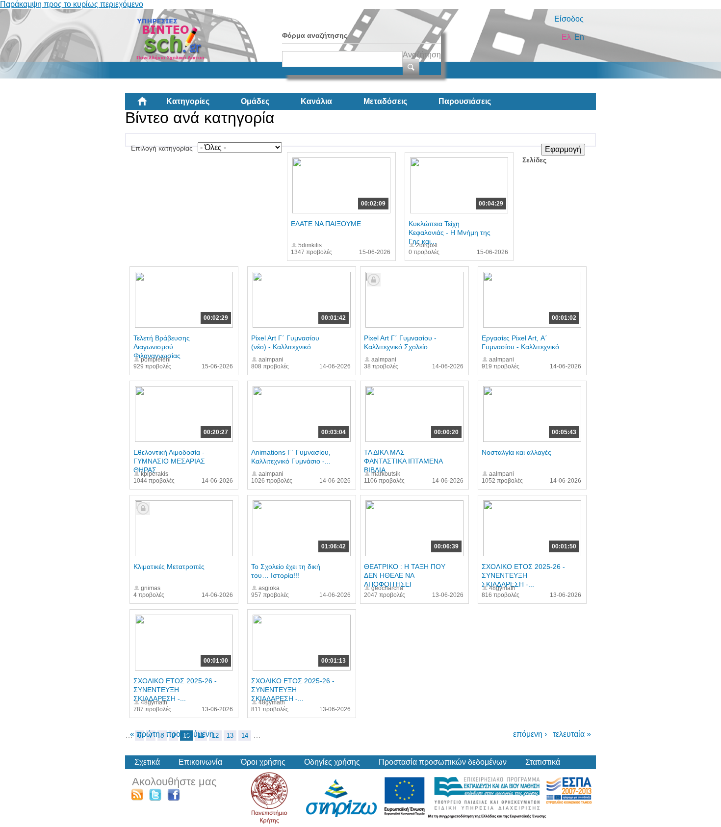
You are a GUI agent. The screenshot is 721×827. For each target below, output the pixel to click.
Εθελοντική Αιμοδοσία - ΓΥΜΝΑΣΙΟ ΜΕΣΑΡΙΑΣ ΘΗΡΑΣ (169, 461)
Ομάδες (255, 101)
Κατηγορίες (187, 101)
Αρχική (150, 105)
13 (230, 735)
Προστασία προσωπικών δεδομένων (443, 762)
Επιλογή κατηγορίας (162, 148)
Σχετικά (147, 762)
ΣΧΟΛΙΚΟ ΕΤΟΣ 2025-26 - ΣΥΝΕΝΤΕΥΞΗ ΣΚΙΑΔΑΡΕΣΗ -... (523, 575)
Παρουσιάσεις (464, 101)
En (579, 37)
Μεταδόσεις (385, 101)
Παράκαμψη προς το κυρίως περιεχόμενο (71, 4)
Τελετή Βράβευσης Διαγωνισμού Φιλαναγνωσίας (161, 347)
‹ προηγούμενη (188, 734)
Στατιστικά (542, 762)
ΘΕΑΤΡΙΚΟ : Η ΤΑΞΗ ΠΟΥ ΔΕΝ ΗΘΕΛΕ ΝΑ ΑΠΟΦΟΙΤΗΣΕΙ (404, 575)
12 (215, 735)
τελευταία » (572, 734)
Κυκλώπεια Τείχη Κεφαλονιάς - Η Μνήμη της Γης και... (449, 232)
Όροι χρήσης (263, 762)
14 (244, 735)
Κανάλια (316, 101)
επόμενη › (530, 734)
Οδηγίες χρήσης (332, 762)
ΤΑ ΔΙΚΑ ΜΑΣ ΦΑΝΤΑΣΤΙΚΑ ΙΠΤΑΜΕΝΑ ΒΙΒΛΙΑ (403, 461)
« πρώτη (145, 734)
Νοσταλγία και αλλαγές (516, 452)
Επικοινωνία (200, 762)
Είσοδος (569, 19)
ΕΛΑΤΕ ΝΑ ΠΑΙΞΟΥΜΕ (326, 224)
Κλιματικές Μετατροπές (169, 566)
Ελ (566, 37)
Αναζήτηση (422, 55)
